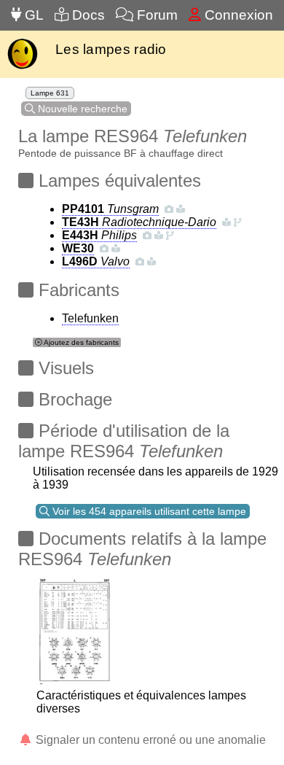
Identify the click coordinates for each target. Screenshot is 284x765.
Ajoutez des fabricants (80, 342)
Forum (155, 15)
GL (32, 15)
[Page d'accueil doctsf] (22, 67)
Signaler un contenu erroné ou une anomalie (149, 740)
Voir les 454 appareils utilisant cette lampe (148, 511)
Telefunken (90, 318)
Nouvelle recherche (81, 108)
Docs (86, 15)
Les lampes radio (111, 49)
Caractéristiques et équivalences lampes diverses (141, 702)
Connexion (237, 15)
